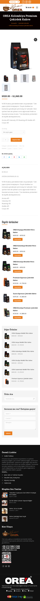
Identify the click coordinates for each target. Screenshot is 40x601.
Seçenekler (17, 239)
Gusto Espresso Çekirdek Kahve (24, 294)
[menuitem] (9, 591)
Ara (34, 399)
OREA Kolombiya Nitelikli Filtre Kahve (24, 247)
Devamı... (4, 472)
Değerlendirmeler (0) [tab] (10, 176)
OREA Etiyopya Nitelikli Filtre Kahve (24, 231)
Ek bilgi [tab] (5, 172)
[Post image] (4, 495)
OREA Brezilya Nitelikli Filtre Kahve (23, 263)
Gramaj (4, 129)
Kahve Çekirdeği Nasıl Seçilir (17, 516)
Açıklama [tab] (6, 167)
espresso (15, 148)
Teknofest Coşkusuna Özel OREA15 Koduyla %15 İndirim (22, 493)
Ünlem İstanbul (25, 589)
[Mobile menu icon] (37, 7)
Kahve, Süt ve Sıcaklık (15, 508)
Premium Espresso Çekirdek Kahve (23, 279)
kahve (20, 148)
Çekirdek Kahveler (12, 146)
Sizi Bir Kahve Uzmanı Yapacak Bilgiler (20, 501)
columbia (10, 148)
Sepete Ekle (16, 140)
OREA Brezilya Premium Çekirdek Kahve (25, 309)
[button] (35, 39)
